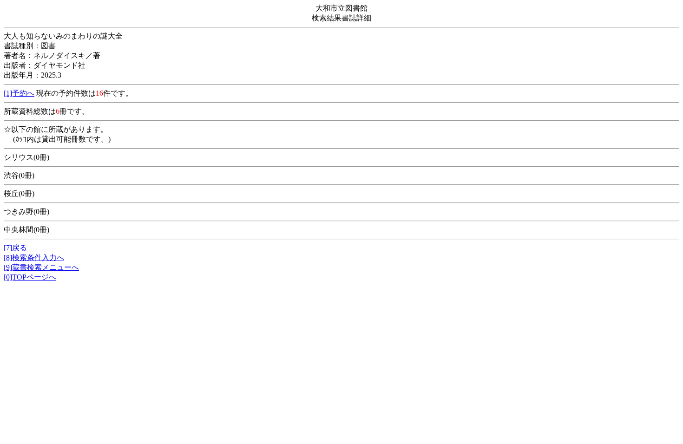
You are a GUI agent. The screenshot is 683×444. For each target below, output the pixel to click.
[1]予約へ (19, 93)
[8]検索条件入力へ (34, 257)
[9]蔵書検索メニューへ (41, 267)
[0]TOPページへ (30, 277)
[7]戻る (15, 248)
